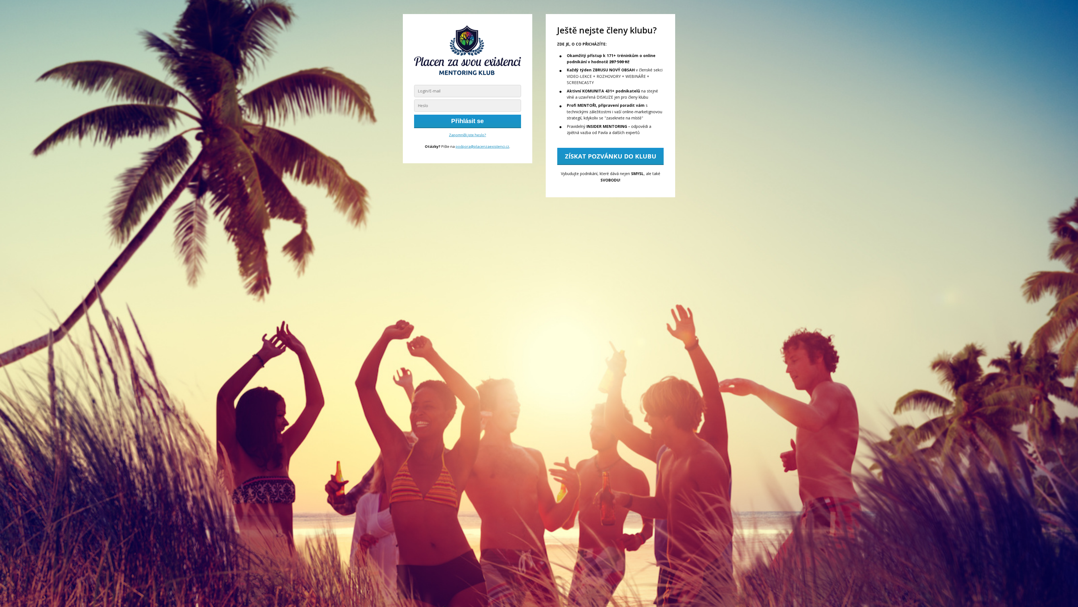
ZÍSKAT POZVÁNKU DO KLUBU (610, 156)
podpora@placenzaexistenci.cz (482, 146)
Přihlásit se (467, 120)
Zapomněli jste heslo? (467, 134)
